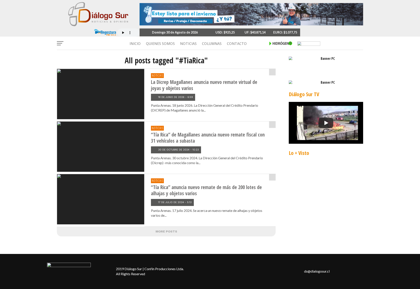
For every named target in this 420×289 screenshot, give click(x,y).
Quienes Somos (160, 43)
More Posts (166, 231)
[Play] (325, 123)
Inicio (135, 43)
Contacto (237, 43)
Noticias (188, 43)
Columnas (212, 43)
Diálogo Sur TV (304, 94)
